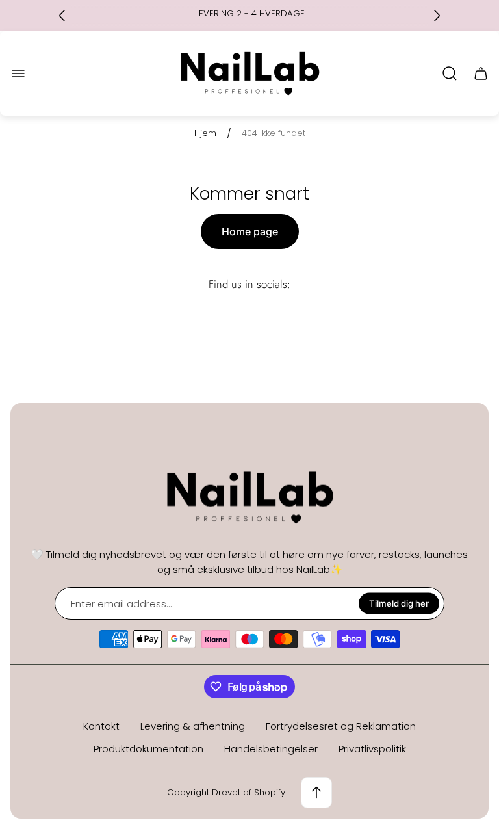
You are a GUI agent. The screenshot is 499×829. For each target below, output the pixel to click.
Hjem (205, 133)
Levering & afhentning (192, 726)
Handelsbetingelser (271, 749)
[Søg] (449, 73)
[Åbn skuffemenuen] (18, 73)
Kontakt (101, 726)
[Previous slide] (62, 15)
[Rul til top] (316, 792)
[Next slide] (436, 15)
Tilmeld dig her (399, 603)
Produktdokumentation (148, 749)
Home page (250, 231)
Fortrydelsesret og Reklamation (341, 726)
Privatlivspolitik (372, 749)
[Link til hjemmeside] (249, 498)
